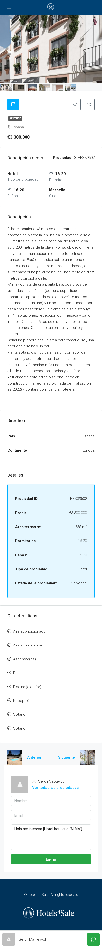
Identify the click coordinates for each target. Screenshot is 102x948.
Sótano (19, 714)
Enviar (51, 859)
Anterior (34, 757)
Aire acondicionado (29, 631)
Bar (16, 673)
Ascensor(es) (24, 659)
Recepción (22, 700)
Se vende (15, 118)
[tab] (13, 104)
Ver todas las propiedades (55, 787)
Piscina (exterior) (27, 687)
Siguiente (66, 757)
